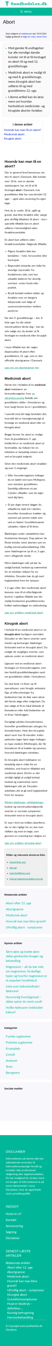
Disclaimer (11, 1330)
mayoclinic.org (17, 862)
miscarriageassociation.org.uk (26, 879)
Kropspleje (13, 1048)
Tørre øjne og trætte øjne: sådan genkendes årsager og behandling (24, 956)
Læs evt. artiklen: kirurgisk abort (23, 843)
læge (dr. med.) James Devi (35, 37)
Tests (9, 1066)
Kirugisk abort (12, 138)
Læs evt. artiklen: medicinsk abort (24, 613)
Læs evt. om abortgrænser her (22, 368)
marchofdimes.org (19, 873)
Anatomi (11, 1060)
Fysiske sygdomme (18, 1036)
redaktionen (26, 34)
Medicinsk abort (14, 134)
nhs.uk (13, 868)
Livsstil (10, 1054)
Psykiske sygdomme (19, 1042)
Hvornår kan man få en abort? (22, 130)
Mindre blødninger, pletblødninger (24, 802)
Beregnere (13, 1072)
